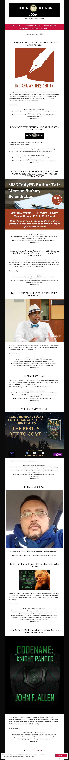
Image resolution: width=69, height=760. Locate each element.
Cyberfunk (35, 365)
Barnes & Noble (35, 467)
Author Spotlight (27, 610)
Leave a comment (35, 119)
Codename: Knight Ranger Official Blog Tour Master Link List (34, 565)
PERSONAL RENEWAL (34, 487)
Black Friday (18, 392)
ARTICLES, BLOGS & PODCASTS (32, 25)
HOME (12, 25)
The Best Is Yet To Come (50, 394)
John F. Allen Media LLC (30, 109)
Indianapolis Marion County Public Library (49, 280)
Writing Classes (52, 111)
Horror (41, 392)
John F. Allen (33, 111)
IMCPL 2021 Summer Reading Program (22, 280)
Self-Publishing (46, 236)
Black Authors (38, 359)
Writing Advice (43, 277)
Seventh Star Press (49, 469)
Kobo (44, 392)
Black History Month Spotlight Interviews (23, 361)
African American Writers (18, 363)
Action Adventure (17, 734)
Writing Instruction (30, 113)
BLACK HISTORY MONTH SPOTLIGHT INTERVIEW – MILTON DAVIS (34, 294)
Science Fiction (15, 394)
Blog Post (36, 555)
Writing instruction (30, 116)
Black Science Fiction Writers (20, 365)
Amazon (29, 467)
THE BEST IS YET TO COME (34, 409)
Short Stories (29, 470)
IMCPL (12, 280)
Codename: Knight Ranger (24, 612)
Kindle (34, 469)
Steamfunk (45, 361)
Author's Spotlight (27, 615)
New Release (55, 392)
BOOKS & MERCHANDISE (50, 25)
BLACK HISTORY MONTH (46, 359)
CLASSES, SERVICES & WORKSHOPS (28, 28)
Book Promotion (15, 612)
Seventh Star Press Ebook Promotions (18, 470)
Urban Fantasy (32, 396)
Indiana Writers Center (25, 111)
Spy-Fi (40, 613)
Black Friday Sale (25, 392)
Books (53, 467)
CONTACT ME (44, 28)
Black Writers (29, 365)
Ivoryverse (24, 469)
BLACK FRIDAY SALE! (34, 376)
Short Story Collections (24, 394)
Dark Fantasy (32, 392)
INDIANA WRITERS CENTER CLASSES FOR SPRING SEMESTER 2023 (34, 43)
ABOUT (19, 25)
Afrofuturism (31, 359)
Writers (51, 236)
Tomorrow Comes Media (42, 736)
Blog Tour (34, 361)
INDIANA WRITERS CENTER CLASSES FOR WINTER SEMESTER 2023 (34, 128)
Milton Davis (39, 361)
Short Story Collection (49, 474)
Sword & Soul (51, 361)
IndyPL (24, 236)
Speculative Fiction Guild (33, 613)
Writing (47, 111)
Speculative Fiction (34, 394)
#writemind (13, 392)
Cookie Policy (31, 756)
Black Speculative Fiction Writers (45, 610)
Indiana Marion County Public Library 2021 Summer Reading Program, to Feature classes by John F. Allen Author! (34, 253)
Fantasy (37, 392)
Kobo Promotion (48, 392)
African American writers (23, 359)
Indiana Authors (16, 111)
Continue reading (13, 105)
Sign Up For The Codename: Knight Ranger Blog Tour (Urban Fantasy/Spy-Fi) (34, 631)
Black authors (35, 615)
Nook (37, 469)
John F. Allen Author (41, 111)
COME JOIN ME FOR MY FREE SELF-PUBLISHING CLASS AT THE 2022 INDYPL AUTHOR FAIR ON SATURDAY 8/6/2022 (34, 173)
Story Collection (54, 470)
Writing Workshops (38, 113)
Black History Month (34, 363)
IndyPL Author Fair (30, 236)
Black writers (48, 467)
